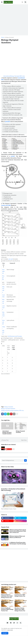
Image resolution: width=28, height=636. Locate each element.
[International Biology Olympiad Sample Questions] (7, 425)
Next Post (23, 440)
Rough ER (3, 277)
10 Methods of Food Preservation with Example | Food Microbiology (17, 543)
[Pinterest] (11, 414)
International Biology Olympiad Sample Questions (6, 432)
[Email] (14, 414)
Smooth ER (3, 322)
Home (2, 37)
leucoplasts (3, 271)
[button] (2, 2)
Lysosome (3, 307)
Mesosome (3, 301)
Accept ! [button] (5, 633)
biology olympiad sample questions (10, 410)
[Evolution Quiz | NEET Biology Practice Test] (21, 590)
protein (13, 156)
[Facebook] (2, 414)
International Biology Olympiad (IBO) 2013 (14, 76)
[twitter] (14, 623)
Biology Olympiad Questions (8, 408)
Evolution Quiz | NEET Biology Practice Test (20, 595)
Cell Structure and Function (15, 336)
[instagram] (17, 623)
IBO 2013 (21, 410)
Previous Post (5, 440)
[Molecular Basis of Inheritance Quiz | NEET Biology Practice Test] (7, 590)
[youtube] (7, 623)
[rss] (20, 623)
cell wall (10, 259)
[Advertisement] (14, 20)
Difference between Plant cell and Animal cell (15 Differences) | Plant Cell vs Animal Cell (17, 531)
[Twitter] (5, 414)
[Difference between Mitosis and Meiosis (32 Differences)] (5, 537)
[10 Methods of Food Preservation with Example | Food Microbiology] (5, 544)
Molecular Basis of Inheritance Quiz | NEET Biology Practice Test (7, 596)
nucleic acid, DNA (6, 205)
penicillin (7, 121)
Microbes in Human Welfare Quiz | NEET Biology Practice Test (20, 609)
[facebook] (10, 623)
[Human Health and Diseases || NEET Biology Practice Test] (7, 603)
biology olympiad (9, 37)
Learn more (10, 630)
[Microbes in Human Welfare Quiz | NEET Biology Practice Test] (21, 603)
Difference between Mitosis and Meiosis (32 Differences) (17, 537)
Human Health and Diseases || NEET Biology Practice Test (7, 609)
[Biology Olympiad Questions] (21, 425)
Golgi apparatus (3, 330)
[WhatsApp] (8, 414)
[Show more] (17, 414)
